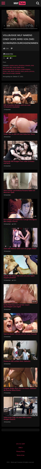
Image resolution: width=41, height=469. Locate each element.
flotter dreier (20, 67)
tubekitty (17, 73)
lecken (5, 71)
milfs (8, 71)
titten (4, 73)
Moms (12, 71)
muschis (17, 71)
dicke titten (9, 67)
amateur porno (13, 65)
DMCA (21, 447)
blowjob (27, 65)
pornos (27, 71)
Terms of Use (20, 455)
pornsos (31, 71)
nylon (22, 71)
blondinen (22, 65)
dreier (15, 67)
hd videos (18, 69)
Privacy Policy (20, 451)
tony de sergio (10, 73)
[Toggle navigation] (3, 3)
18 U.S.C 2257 (20, 444)
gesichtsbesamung (8, 69)
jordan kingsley (25, 69)
